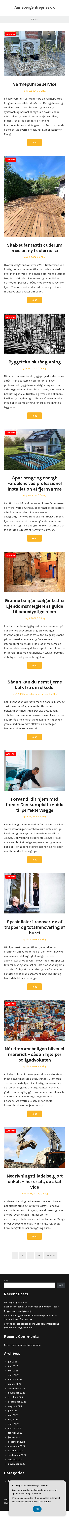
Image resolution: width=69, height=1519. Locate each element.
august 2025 (15, 1406)
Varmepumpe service (34, 84)
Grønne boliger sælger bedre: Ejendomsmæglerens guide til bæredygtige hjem (34, 606)
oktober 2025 (15, 1397)
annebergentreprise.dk (38, 694)
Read (34, 142)
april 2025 (13, 1424)
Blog (43, 90)
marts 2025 (14, 1428)
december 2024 (16, 1441)
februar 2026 (15, 1379)
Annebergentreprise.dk (34, 7)
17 (40, 1255)
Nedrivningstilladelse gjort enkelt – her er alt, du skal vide (35, 1181)
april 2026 (13, 1375)
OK (37, 1509)
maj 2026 (13, 1370)
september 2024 (17, 1455)
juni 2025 (13, 1415)
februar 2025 (15, 1432)
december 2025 (16, 1388)
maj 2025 (13, 1419)
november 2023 (16, 1464)
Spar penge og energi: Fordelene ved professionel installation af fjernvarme (34, 483)
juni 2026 (13, 1366)
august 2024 (15, 1459)
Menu (34, 19)
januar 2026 (14, 1384)
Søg (6, 1280)
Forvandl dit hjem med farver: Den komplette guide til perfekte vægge (34, 804)
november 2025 (16, 1392)
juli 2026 (12, 1361)
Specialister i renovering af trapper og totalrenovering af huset (34, 927)
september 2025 (17, 1401)
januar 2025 (14, 1437)
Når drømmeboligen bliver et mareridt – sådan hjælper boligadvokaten (34, 1054)
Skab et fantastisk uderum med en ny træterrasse (34, 247)
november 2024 (16, 1446)
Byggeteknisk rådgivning (34, 362)
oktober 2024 (15, 1450)
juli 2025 (12, 1410)
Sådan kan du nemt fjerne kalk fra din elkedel (34, 684)
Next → (51, 1255)
